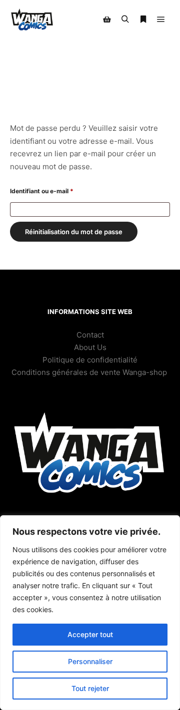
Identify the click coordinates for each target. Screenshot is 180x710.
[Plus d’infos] (143, 19)
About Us (90, 347)
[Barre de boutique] (107, 19)
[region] (90, 612)
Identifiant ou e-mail (58, 191)
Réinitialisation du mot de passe (73, 232)
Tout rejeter (90, 688)
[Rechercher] (125, 19)
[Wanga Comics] (32, 19)
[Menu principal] (161, 19)
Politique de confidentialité (90, 359)
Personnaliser (90, 661)
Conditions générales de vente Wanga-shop (90, 372)
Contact (90, 335)
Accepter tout (90, 634)
